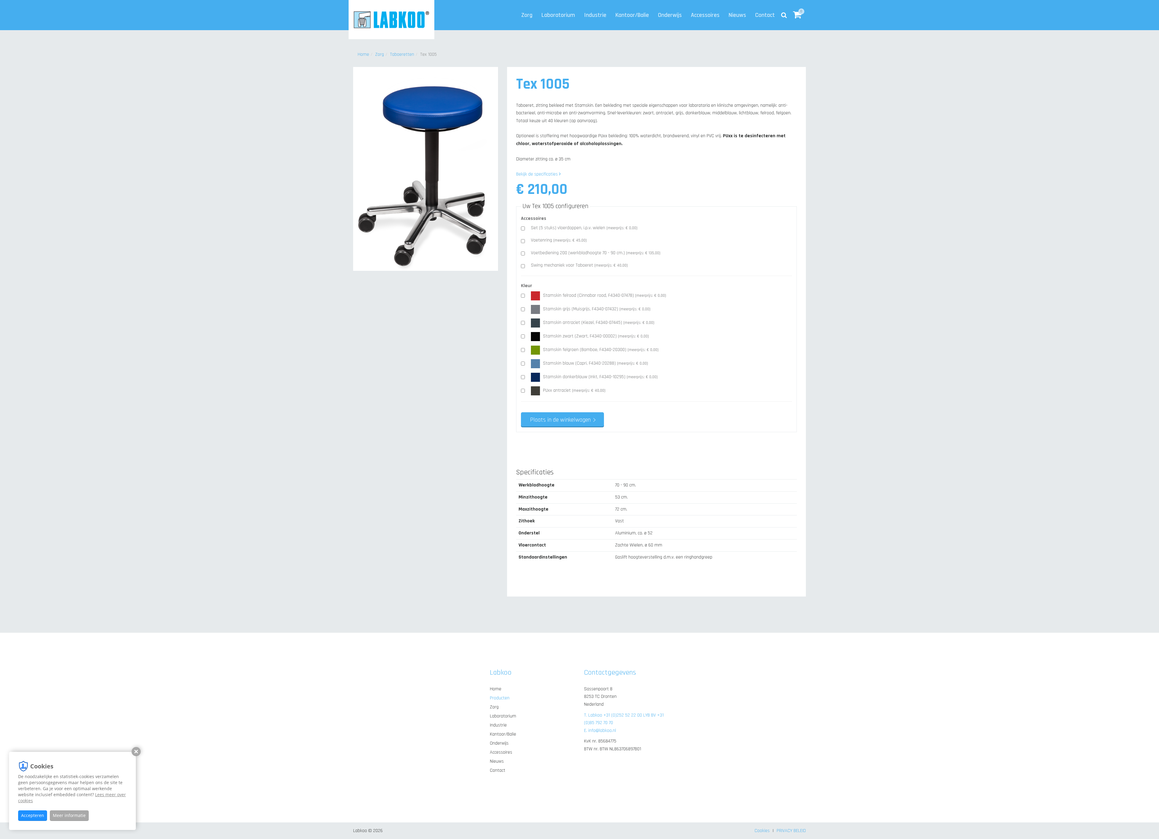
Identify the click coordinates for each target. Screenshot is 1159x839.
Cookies (762, 831)
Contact (765, 15)
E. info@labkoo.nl (600, 730)
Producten (499, 698)
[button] (797, 15)
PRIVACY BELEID (791, 831)
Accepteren (32, 815)
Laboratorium (558, 15)
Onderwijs (670, 15)
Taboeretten (402, 54)
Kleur (526, 286)
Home (363, 54)
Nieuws (737, 15)
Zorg (526, 15)
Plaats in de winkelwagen (560, 420)
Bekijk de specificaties (537, 174)
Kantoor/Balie (632, 15)
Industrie (595, 15)
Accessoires (705, 15)
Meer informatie (69, 815)
